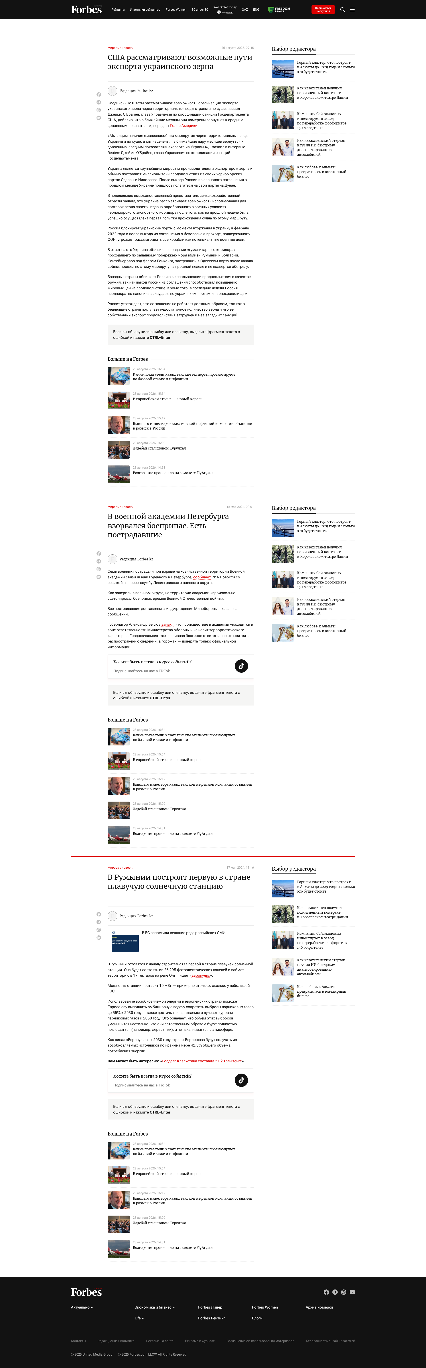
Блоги (257, 1318)
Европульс (200, 975)
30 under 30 (200, 9)
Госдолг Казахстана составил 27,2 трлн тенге (202, 1061)
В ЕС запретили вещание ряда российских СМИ (183, 932)
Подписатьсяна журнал (323, 9)
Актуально (80, 1307)
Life (138, 1318)
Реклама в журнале (200, 1341)
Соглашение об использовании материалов (260, 1341)
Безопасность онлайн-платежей (330, 1341)
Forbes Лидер (210, 1307)
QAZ (245, 9)
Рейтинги (118, 9)
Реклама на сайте (160, 1341)
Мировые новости (121, 47)
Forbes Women (176, 9)
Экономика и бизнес (153, 1307)
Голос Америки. (184, 125)
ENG (256, 9)
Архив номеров (319, 1307)
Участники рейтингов (145, 9)
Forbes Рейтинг (211, 1318)
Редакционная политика (116, 1341)
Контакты (78, 1341)
